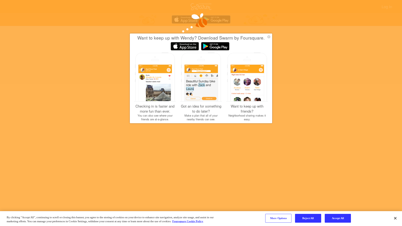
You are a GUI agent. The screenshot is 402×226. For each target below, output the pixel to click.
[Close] (395, 218)
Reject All (308, 218)
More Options (278, 218)
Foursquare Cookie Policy (187, 221)
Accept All (338, 218)
